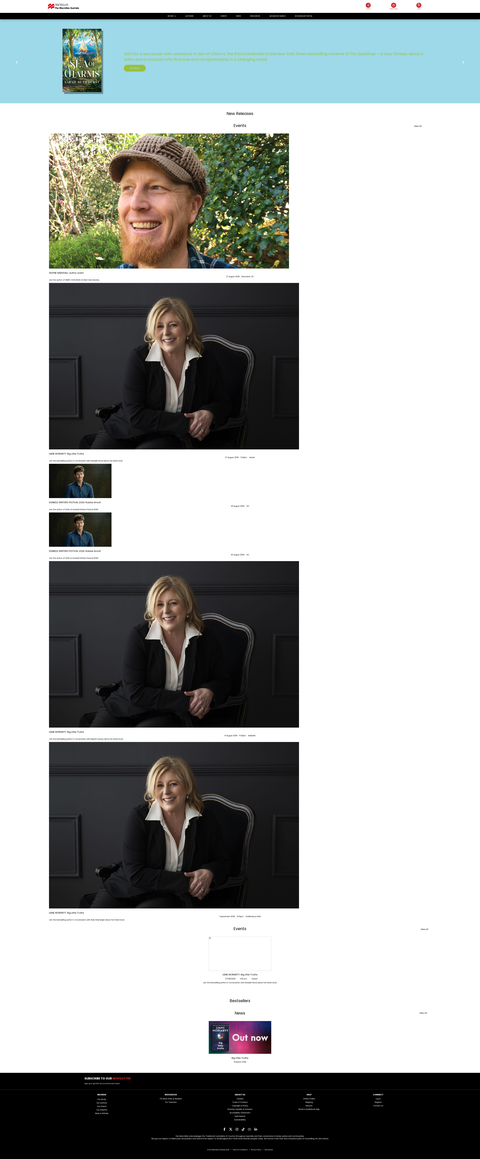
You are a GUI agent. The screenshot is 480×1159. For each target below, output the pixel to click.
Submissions (240, 1116)
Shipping (309, 1102)
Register (378, 1102)
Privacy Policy (256, 1150)
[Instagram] (237, 1129)
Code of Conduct (240, 1102)
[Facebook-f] (224, 1129)
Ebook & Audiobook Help (309, 1109)
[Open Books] (175, 16)
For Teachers (171, 1102)
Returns (309, 1105)
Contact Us (378, 1105)
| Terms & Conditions (239, 1150)
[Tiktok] (243, 1129)
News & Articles (101, 1113)
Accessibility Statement (240, 1112)
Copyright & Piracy (240, 1105)
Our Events (101, 1106)
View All (418, 126)
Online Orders (309, 1098)
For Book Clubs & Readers (171, 1098)
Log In (378, 1098)
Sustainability (240, 1119)
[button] (17, 62)
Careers (240, 1098)
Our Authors (101, 1103)
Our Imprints (101, 1110)
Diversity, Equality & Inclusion (240, 1109)
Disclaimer (269, 1150)
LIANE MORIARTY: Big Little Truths (240, 974)
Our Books (101, 1099)
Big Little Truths (240, 1058)
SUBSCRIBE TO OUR (108, 1078)
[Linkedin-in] (255, 1129)
